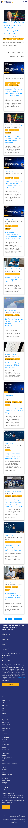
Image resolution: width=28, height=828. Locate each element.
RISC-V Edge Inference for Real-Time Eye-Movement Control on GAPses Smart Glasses (13, 235)
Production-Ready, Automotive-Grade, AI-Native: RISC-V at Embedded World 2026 (13, 503)
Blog (3, 708)
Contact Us (4, 703)
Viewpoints (8, 582)
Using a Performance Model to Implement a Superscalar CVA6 (13, 456)
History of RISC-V (6, 707)
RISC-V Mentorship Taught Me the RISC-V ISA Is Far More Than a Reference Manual (13, 596)
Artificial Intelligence (7, 757)
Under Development (6, 732)
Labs (3, 746)
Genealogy (4, 713)
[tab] (8, 52)
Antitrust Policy (5, 722)
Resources (4, 782)
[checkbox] (14, 658)
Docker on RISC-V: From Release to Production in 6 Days (14, 411)
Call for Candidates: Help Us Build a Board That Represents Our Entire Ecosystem (14, 322)
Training (4, 741)
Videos (3, 772)
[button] (26, 2)
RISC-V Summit (5, 769)
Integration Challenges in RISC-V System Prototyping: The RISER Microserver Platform (13, 92)
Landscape (4, 762)
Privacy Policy (21, 677)
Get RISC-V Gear (5, 789)
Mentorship (4, 747)
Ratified (3, 730)
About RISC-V (5, 705)
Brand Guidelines (6, 724)
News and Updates (10, 125)
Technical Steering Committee (9, 698)
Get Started (4, 739)
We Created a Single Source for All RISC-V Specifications (12, 365)
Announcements (6, 711)
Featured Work (9, 76)
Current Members (6, 780)
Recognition (5, 783)
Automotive (4, 755)
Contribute (4, 733)
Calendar (4, 771)
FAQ (3, 702)
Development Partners (7, 742)
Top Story (19, 125)
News (3, 710)
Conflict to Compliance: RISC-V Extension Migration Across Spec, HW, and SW (13, 185)
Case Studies (5, 758)
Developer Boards (6, 744)
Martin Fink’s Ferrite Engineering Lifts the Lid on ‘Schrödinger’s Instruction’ (13, 27)
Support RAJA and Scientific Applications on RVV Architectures (13, 548)
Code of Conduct (6, 721)
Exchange (4, 760)
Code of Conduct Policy (20, 821)
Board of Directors (6, 700)
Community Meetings (7, 774)
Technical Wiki (5, 749)
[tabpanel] (14, 341)
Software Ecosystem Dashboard (9, 763)
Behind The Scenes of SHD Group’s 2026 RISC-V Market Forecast (14, 280)
